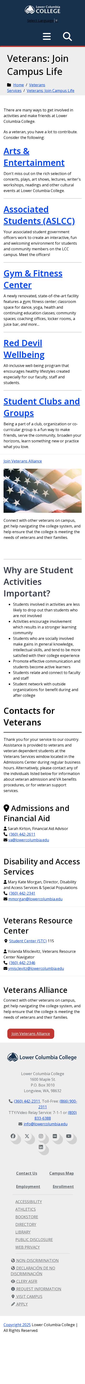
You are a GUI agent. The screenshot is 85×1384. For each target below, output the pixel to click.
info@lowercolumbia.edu (45, 1124)
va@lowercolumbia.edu (28, 840)
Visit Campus (28, 1296)
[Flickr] (55, 1136)
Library (23, 1232)
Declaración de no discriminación (33, 1270)
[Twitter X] (27, 1136)
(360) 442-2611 (22, 834)
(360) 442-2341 (22, 893)
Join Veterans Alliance (23, 461)
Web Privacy (27, 1247)
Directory (25, 1224)
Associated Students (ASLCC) (39, 215)
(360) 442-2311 (27, 1101)
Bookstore (26, 1216)
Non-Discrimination (37, 1260)
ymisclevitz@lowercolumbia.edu (36, 968)
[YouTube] (69, 1136)
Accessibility (28, 1201)
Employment (28, 1186)
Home (18, 84)
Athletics (25, 1209)
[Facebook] (13, 1136)
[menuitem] (42, 10)
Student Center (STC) (28, 941)
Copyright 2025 (17, 1324)
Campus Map (61, 1173)
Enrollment (63, 1186)
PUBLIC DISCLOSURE (34, 1239)
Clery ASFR (26, 1281)
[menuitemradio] (46, 36)
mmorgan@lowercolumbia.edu (35, 899)
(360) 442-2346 (22, 962)
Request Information (38, 1289)
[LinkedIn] (41, 1147)
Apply (21, 1304)
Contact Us (26, 1173)
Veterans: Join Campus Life (50, 90)
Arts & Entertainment (34, 156)
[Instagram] (41, 1136)
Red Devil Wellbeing (24, 348)
